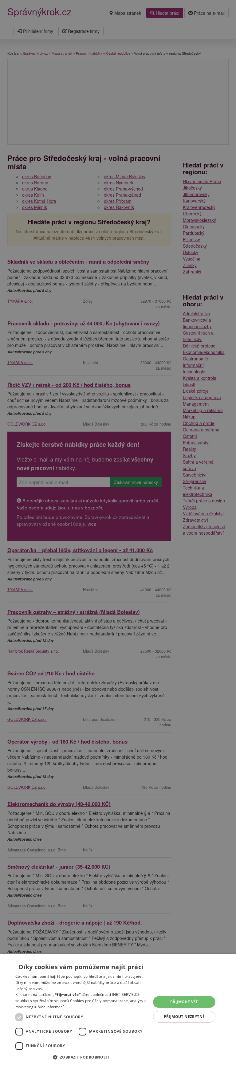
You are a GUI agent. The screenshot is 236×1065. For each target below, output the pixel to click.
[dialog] (118, 1009)
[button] (81, 1056)
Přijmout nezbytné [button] (184, 1016)
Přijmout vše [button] (184, 1001)
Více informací (51, 1006)
